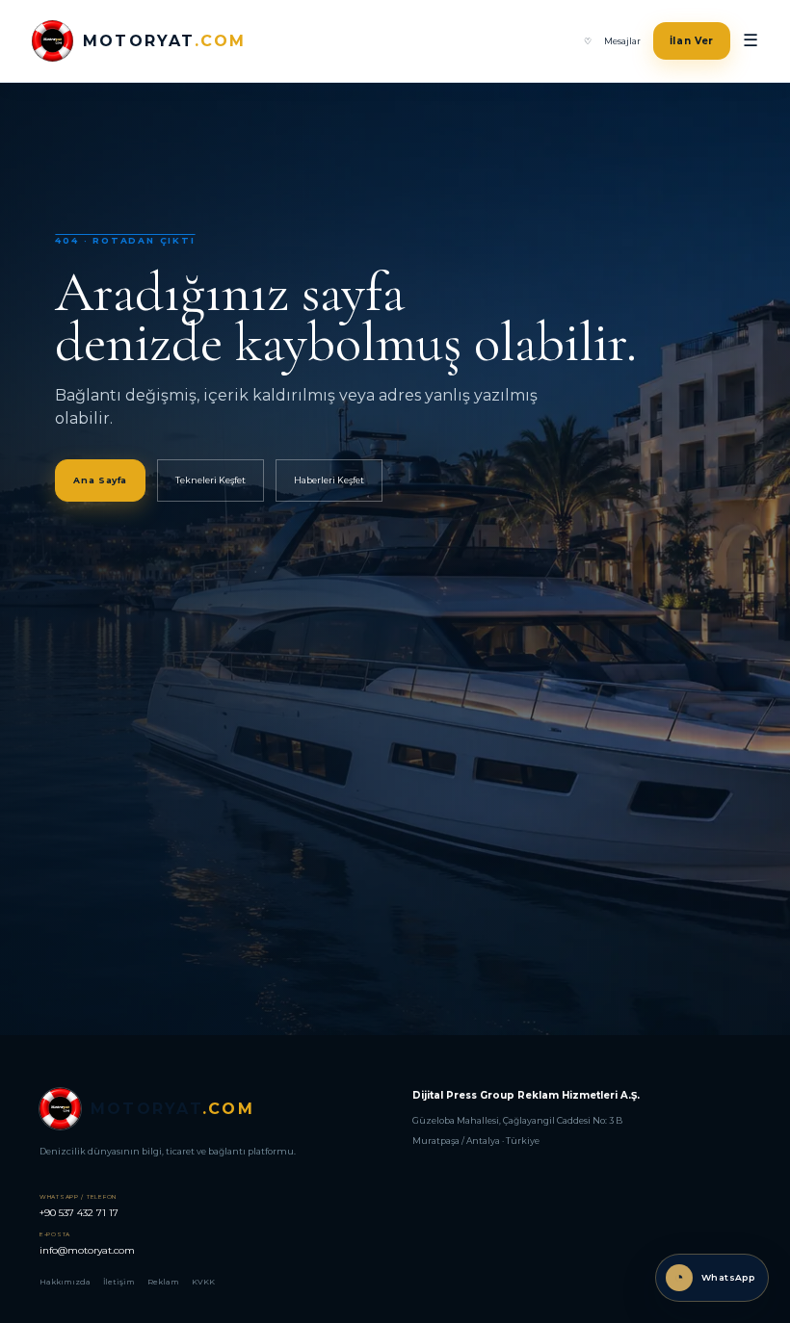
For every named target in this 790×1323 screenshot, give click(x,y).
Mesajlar (622, 41)
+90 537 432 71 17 (79, 1206)
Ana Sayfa (100, 480)
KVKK (203, 1281)
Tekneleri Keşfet (210, 480)
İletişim (119, 1281)
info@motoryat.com (87, 1244)
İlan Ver (692, 41)
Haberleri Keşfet (329, 480)
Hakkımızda (65, 1281)
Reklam (163, 1281)
